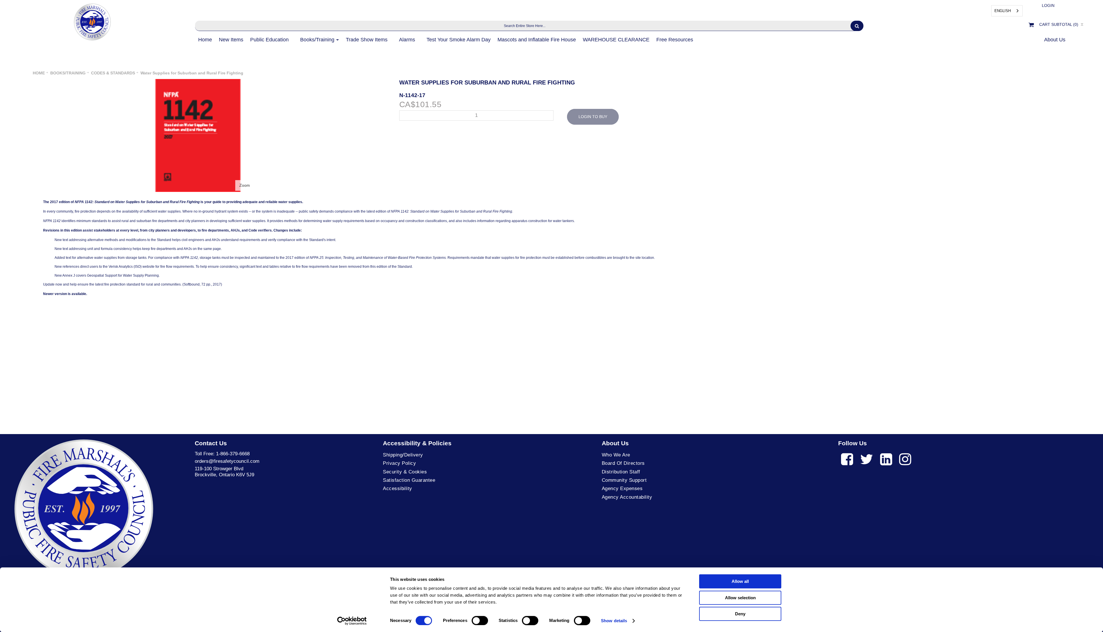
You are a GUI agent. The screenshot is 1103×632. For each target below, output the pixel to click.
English (1002, 11)
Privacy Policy (399, 463)
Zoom (244, 185)
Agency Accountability (627, 497)
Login (1048, 5)
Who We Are (616, 455)
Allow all (740, 581)
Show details (614, 620)
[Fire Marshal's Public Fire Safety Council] (91, 20)
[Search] (857, 26)
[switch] (480, 620)
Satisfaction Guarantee (409, 480)
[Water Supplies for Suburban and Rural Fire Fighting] (198, 82)
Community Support (624, 480)
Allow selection (740, 597)
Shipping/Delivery (403, 455)
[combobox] (1007, 10)
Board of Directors (623, 463)
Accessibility (397, 488)
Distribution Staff (621, 472)
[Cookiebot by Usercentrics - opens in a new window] (352, 620)
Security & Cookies (405, 472)
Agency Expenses (622, 488)
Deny (740, 613)
